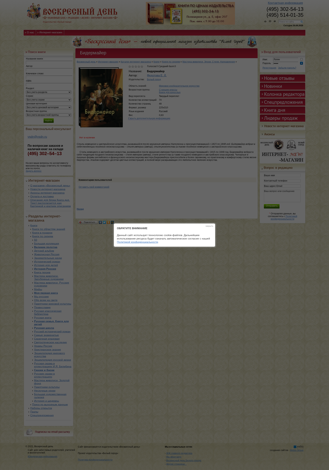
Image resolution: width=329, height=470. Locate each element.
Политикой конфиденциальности (137, 241)
